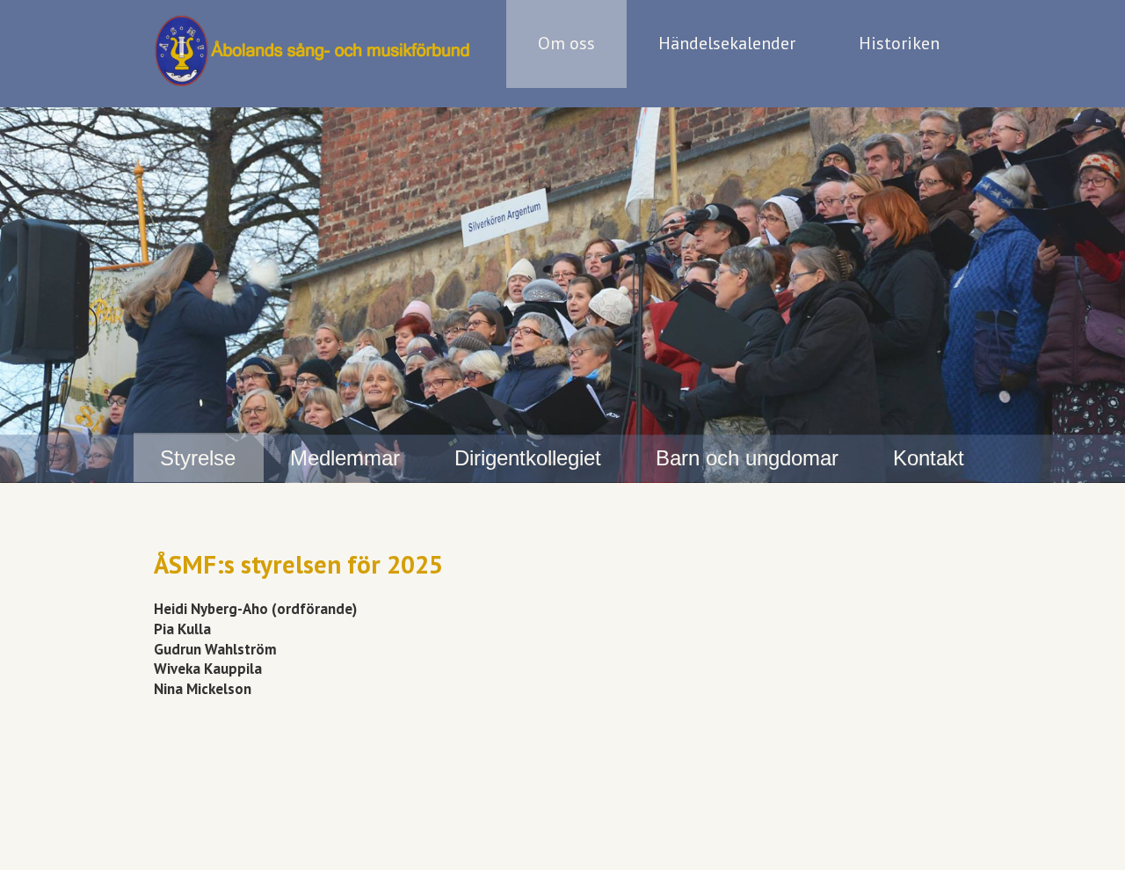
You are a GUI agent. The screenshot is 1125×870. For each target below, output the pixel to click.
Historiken (899, 43)
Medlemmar (345, 458)
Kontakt (928, 458)
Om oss (566, 43)
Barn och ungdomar (747, 458)
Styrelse (198, 458)
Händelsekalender (726, 43)
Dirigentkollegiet (527, 458)
